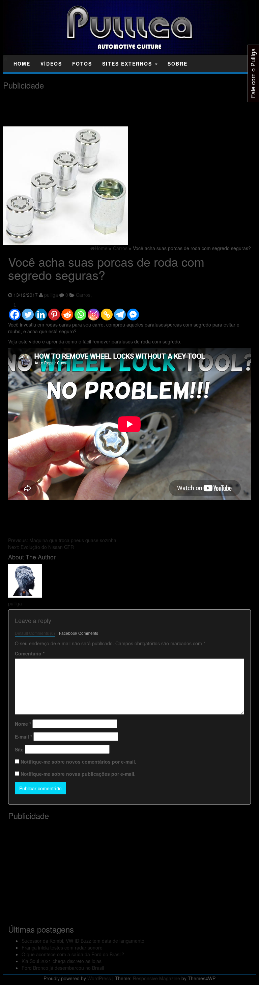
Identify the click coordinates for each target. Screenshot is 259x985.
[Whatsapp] (80, 311)
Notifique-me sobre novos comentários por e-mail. (78, 761)
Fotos (82, 63)
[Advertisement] (126, 108)
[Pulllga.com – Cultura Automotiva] (5, 58)
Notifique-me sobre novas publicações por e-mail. (78, 773)
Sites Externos (128, 63)
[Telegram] (120, 311)
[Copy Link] (107, 311)
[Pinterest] (54, 311)
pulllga (51, 294)
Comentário (30, 653)
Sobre (178, 63)
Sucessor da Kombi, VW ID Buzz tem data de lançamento (83, 940)
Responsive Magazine (156, 978)
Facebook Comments (78, 633)
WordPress (99, 978)
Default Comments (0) (35, 633)
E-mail (23, 736)
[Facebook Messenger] (133, 311)
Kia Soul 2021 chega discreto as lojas (62, 961)
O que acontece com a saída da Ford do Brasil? (73, 954)
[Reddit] (67, 311)
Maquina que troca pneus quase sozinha (62, 540)
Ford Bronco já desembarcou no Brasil (63, 967)
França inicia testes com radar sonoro (62, 947)
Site (19, 749)
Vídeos (51, 63)
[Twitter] (28, 311)
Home (21, 63)
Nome (23, 723)
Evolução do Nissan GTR (41, 547)
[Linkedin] (41, 311)
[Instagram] (93, 311)
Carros (83, 294)
